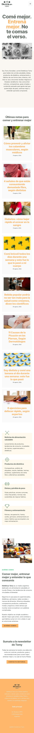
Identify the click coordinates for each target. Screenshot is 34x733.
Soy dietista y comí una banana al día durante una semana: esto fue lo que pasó (17, 375)
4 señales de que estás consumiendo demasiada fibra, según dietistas (17, 186)
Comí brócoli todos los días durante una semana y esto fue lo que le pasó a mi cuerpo (17, 259)
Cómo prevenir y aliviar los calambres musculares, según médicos (17, 148)
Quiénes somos (10, 625)
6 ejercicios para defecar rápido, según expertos (17, 411)
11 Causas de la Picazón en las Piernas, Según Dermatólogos (17, 337)
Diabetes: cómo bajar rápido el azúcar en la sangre (17, 222)
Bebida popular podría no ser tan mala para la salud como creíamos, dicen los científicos (17, 299)
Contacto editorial (17, 662)
